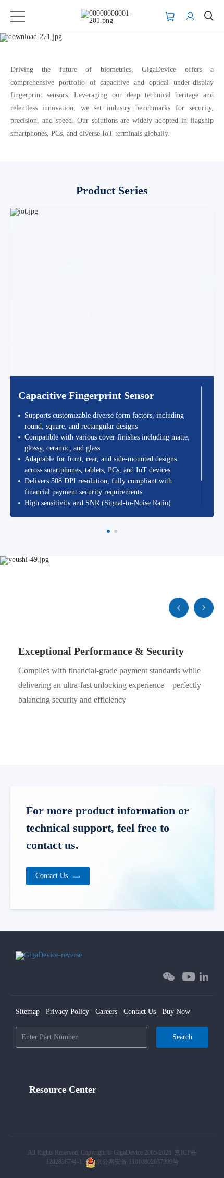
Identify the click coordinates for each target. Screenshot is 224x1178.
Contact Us (139, 1012)
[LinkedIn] (204, 976)
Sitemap (28, 1012)
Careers (106, 1012)
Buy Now (176, 1012)
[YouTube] (188, 976)
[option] (112, 362)
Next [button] (213, 366)
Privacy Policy (67, 1012)
